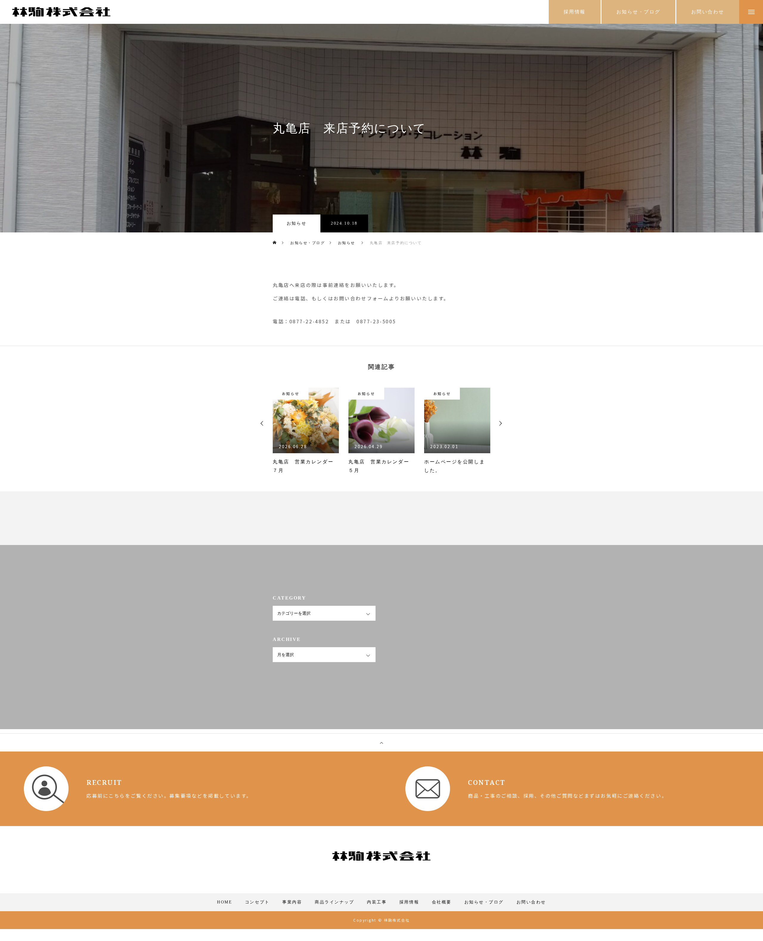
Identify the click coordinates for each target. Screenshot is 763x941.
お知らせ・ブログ (484, 902)
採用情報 (409, 902)
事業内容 (292, 902)
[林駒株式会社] (61, 12)
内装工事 (377, 902)
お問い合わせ (531, 902)
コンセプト (257, 902)
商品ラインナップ (334, 902)
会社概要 (442, 902)
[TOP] (381, 742)
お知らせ (296, 223)
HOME (224, 902)
